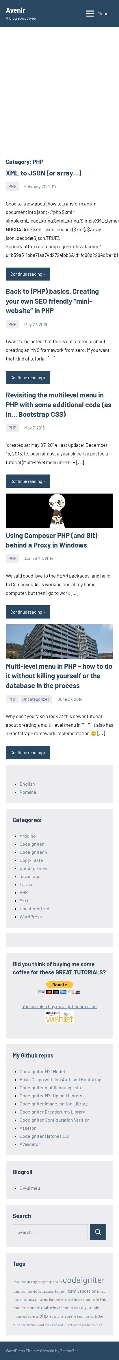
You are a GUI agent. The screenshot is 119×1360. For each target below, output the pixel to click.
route (16, 1325)
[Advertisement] (59, 95)
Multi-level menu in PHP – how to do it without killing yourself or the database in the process (59, 676)
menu (101, 1299)
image (101, 1291)
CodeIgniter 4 (33, 852)
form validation (82, 1291)
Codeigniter (32, 844)
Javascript (30, 876)
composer (20, 1291)
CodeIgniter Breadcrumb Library (52, 1111)
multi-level (51, 1307)
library (78, 1299)
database (48, 1291)
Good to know (33, 868)
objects (33, 1316)
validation (74, 1325)
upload (58, 1325)
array (32, 1281)
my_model (91, 1307)
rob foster (96, 1316)
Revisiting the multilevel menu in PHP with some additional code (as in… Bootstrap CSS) (58, 404)
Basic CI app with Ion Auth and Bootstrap (60, 1079)
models (35, 1307)
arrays (42, 1282)
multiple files (71, 1307)
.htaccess (19, 1282)
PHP (12, 186)
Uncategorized (36, 699)
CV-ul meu (30, 1188)
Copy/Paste (31, 860)
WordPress (31, 916)
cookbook (34, 1291)
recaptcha (56, 1316)
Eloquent (61, 1291)
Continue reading (26, 274)
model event (21, 1307)
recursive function (76, 1316)
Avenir (15, 10)
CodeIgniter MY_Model (42, 1071)
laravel (68, 1299)
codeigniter (84, 1280)
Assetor (28, 1128)
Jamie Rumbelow (52, 1299)
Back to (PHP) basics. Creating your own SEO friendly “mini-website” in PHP (52, 301)
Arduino (28, 835)
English (27, 784)
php (43, 1315)
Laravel (27, 884)
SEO (24, 900)
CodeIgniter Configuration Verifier (54, 1119)
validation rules (92, 1325)
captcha (52, 1282)
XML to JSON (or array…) (43, 173)
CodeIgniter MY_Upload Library (51, 1095)
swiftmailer (28, 1325)
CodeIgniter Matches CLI (44, 1136)
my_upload (20, 1316)
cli (60, 1282)
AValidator (30, 1144)
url (65, 1325)
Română (28, 792)
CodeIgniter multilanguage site (51, 1087)
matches (89, 1299)
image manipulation (26, 1299)
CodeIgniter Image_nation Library (54, 1103)
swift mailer (45, 1325)
